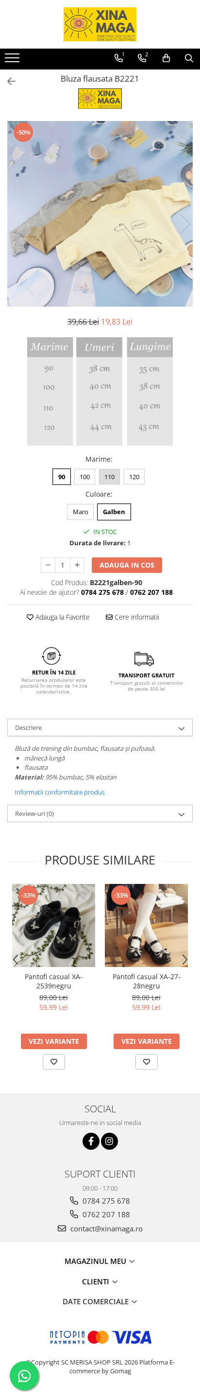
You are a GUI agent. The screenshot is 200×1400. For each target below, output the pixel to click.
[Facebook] (91, 1141)
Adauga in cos (127, 565)
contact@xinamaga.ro (105, 1228)
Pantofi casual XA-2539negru (54, 981)
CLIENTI (96, 1281)
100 (85, 476)
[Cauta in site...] (189, 58)
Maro (80, 511)
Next (185, 224)
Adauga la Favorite (61, 617)
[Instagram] (109, 1141)
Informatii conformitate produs (60, 792)
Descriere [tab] (28, 727)
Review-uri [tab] (34, 813)
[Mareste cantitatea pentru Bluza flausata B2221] (77, 565)
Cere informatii (136, 617)
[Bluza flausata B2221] (100, 214)
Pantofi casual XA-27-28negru (147, 981)
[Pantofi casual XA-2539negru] (53, 925)
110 (109, 476)
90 (61, 476)
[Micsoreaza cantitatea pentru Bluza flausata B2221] (48, 565)
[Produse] (13, 60)
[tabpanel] (100, 214)
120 (134, 476)
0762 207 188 (105, 1214)
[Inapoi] (7, 81)
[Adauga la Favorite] (54, 1062)
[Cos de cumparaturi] (166, 58)
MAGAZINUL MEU (96, 1261)
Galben (114, 511)
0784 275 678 (105, 1201)
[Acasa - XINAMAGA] (100, 24)
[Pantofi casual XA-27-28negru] (146, 925)
